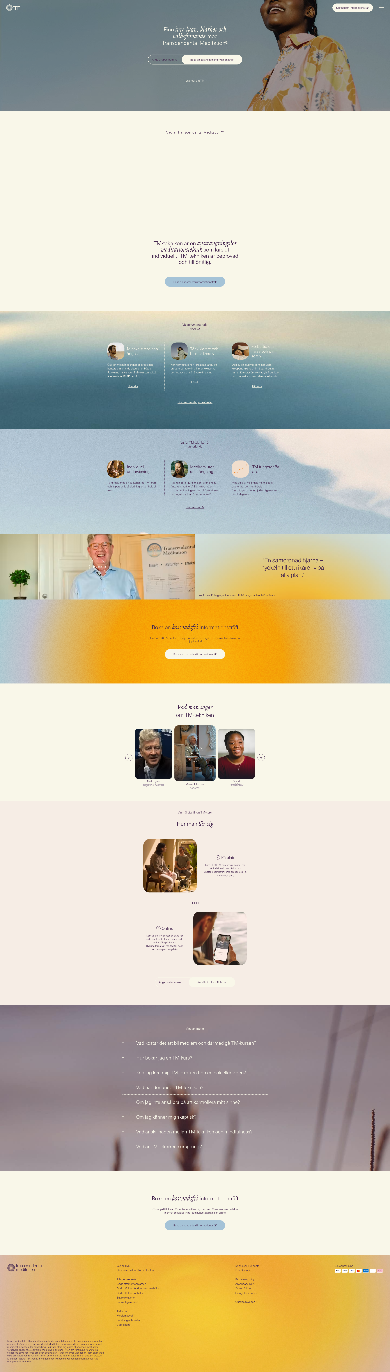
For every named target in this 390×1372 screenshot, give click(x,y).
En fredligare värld (127, 1302)
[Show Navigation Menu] (381, 7)
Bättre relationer (126, 1297)
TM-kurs (122, 1311)
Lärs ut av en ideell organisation (135, 1270)
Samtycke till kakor (246, 1293)
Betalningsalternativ (128, 1320)
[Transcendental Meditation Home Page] (13, 7)
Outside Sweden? (246, 1302)
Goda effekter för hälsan (131, 1293)
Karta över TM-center (247, 1266)
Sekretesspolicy (244, 1279)
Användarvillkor (244, 1284)
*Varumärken (243, 1288)
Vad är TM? (123, 1266)
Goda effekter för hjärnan (131, 1284)
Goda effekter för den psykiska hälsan (139, 1288)
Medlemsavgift (125, 1315)
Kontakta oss (242, 1270)
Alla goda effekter (127, 1279)
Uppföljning (123, 1324)
